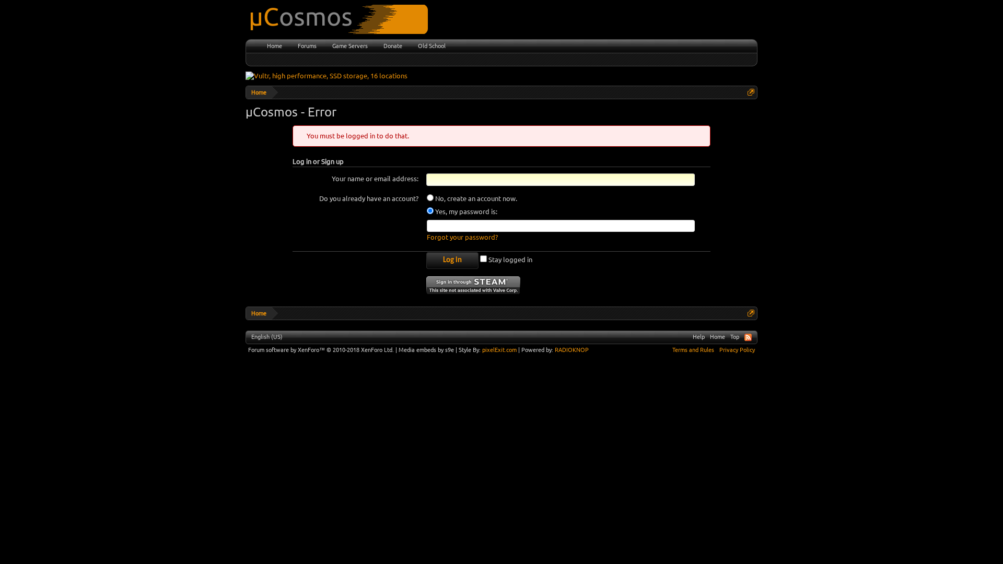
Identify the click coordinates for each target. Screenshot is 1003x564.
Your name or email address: (375, 178)
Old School (432, 46)
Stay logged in (509, 259)
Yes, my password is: (465, 211)
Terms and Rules (693, 350)
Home (274, 46)
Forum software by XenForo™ (321, 350)
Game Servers (350, 46)
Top (734, 337)
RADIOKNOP (572, 350)
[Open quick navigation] (751, 92)
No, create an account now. (475, 198)
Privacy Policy (737, 350)
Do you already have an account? (368, 198)
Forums (307, 46)
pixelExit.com (499, 350)
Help (699, 337)
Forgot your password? (462, 237)
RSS (748, 337)
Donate (392, 46)
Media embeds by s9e (426, 350)
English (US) (267, 337)
